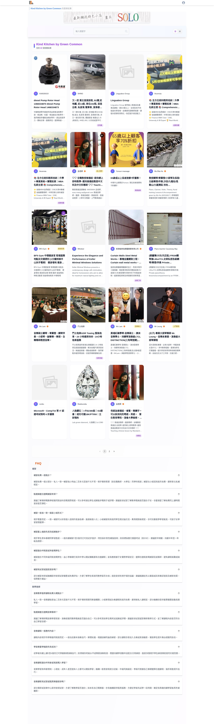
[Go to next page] (114, 451)
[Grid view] (175, 31)
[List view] (180, 31)
